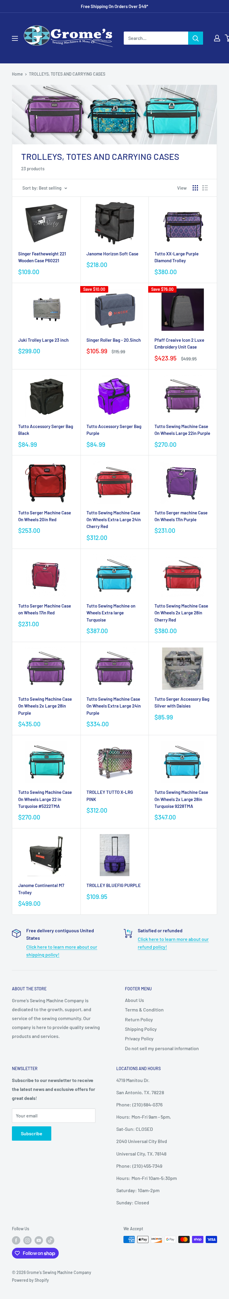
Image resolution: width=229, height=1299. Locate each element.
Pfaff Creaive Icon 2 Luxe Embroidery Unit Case (179, 343)
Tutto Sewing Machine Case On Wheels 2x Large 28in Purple (45, 706)
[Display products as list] (205, 188)
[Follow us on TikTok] (50, 1240)
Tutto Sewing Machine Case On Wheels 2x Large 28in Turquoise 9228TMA (181, 799)
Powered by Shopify (30, 1280)
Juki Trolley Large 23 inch (43, 340)
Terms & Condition (144, 1009)
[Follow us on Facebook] (16, 1240)
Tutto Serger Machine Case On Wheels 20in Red (44, 516)
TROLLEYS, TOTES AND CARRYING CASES (67, 73)
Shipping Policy (141, 1029)
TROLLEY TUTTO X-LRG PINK (109, 795)
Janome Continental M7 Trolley (41, 889)
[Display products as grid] (195, 188)
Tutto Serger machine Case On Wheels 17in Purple (181, 516)
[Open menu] (15, 38)
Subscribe (31, 1133)
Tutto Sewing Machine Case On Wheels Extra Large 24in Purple (113, 706)
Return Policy (139, 1019)
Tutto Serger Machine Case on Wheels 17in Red (44, 609)
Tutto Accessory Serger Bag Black (45, 430)
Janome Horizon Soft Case (112, 253)
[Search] (195, 38)
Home (17, 73)
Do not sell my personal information (162, 1048)
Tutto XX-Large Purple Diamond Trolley (176, 257)
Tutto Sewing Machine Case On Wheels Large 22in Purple (182, 430)
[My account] (217, 38)
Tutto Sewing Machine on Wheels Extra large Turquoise (110, 612)
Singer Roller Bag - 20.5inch (113, 340)
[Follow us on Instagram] (27, 1240)
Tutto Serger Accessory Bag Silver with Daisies (181, 702)
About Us (134, 1000)
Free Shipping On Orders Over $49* (114, 6)
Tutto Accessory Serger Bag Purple (113, 430)
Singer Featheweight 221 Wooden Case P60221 (42, 257)
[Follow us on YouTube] (39, 1240)
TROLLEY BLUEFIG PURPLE (113, 885)
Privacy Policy (139, 1038)
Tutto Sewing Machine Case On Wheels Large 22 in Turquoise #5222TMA (45, 799)
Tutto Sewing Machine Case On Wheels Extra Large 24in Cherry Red (113, 519)
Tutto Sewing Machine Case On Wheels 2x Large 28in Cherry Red (181, 612)
